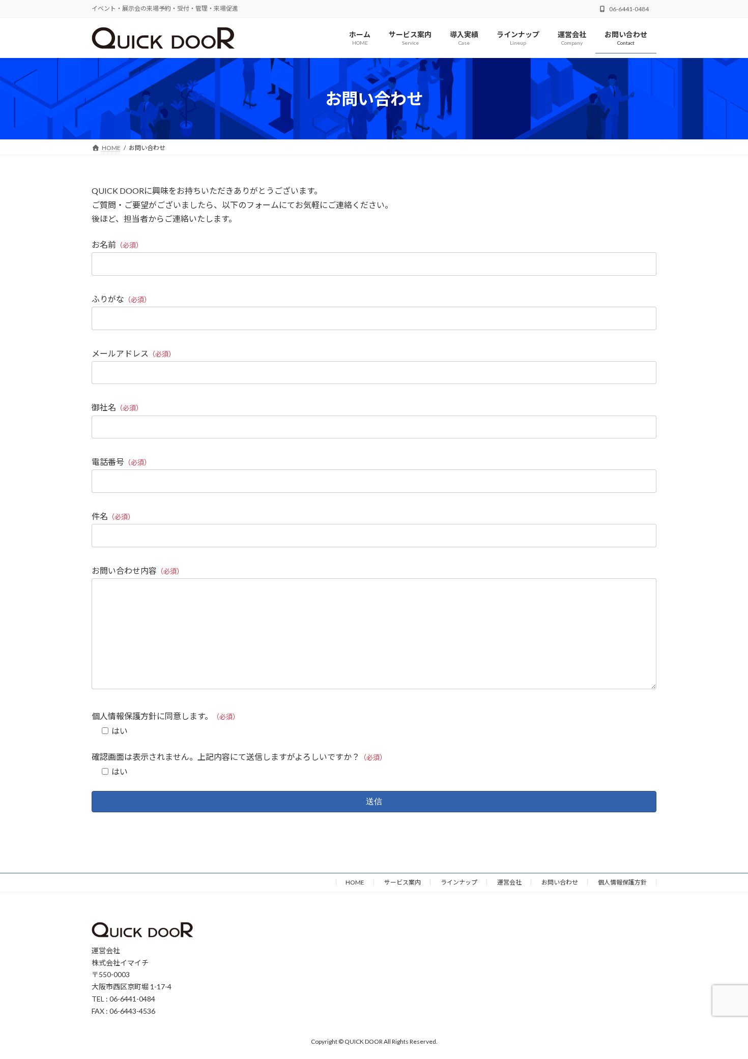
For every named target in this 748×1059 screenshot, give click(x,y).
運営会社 (509, 882)
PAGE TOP (721, 1017)
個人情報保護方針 (622, 882)
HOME (355, 882)
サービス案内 (402, 882)
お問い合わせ (559, 882)
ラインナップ (459, 882)
